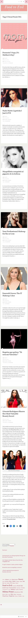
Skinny (15, 594)
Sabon (6, 594)
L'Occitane (23, 587)
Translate (12, 546)
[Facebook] (19, 1)
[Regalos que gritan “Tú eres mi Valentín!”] (14, 339)
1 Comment (7, 182)
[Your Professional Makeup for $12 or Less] (14, 220)
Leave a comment (8, 63)
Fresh (18, 586)
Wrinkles (20, 596)
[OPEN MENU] (1, 1)
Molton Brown (17, 592)
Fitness (13, 583)
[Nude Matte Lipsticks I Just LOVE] (14, 97)
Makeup (13, 589)
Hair (22, 586)
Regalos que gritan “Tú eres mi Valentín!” (12, 353)
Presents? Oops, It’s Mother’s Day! (10, 53)
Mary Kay (21, 589)
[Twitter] (23, 1)
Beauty (20, 579)
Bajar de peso (15, 579)
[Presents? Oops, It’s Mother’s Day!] (14, 36)
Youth (23, 596)
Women (16, 596)
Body (10, 581)
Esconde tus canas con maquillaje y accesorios (12, 567)
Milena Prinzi (7, 119)
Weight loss (11, 596)
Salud (9, 594)
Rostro (3, 594)
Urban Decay (5, 596)
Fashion (8, 583)
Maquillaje (17, 589)
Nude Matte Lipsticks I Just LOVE (12, 112)
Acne (3, 579)
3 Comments (7, 121)
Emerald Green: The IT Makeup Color (12, 294)
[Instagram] (21, 1)
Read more (4, 550)
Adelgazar (7, 579)
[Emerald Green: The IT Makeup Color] (14, 278)
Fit (11, 583)
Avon (10, 579)
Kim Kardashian (12, 587)
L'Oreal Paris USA (5, 589)
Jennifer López (5, 587)
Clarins (21, 581)
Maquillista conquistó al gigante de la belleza (13, 172)
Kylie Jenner (18, 587)
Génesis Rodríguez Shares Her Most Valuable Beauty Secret (13, 414)
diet (24, 581)
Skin (12, 594)
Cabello (14, 581)
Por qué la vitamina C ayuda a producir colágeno (12, 564)
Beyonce (7, 581)
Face (6, 583)
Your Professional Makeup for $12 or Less (13, 232)
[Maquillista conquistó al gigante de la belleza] (14, 157)
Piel (22, 592)
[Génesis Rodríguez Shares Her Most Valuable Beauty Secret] (14, 399)
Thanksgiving (19, 594)
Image (5, 58)
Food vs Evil (7, 61)
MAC (9, 589)
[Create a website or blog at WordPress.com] (1, 604)
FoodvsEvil (15, 585)
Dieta (3, 583)
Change (17, 581)
